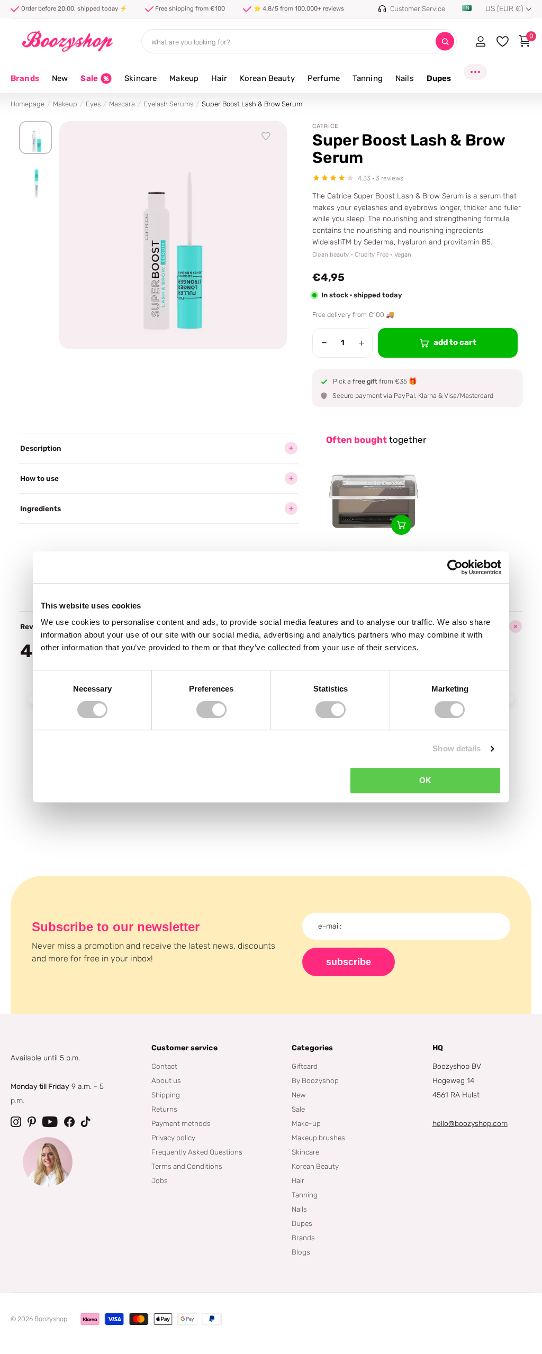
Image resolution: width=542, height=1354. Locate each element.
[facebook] (69, 1121)
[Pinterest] (32, 1121)
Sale (298, 1109)
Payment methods (181, 1123)
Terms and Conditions (186, 1166)
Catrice (325, 126)
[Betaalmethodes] (90, 1319)
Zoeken (445, 41)
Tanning (305, 1195)
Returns (164, 1109)
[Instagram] (16, 1121)
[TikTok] (86, 1121)
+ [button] (361, 343)
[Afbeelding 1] (35, 137)
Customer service (184, 1047)
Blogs (301, 1252)
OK (425, 780)
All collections (60, 84)
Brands (25, 78)
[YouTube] (50, 1121)
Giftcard (305, 1066)
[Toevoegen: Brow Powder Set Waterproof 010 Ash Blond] (401, 525)
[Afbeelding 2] (35, 183)
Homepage (27, 104)
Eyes (93, 104)
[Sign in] (480, 41)
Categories (312, 1047)
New (299, 1095)
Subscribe (348, 962)
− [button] (324, 343)
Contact (164, 1066)
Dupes (302, 1223)
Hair (298, 1180)
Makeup (65, 104)
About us (166, 1080)
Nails (299, 1209)
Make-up (306, 1123)
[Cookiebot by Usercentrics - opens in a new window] (455, 567)
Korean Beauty (315, 1166)
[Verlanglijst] (266, 137)
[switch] (211, 709)
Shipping (165, 1095)
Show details (456, 748)
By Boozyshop (315, 1080)
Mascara (122, 104)
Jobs (159, 1180)
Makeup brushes (318, 1137)
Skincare (305, 1152)
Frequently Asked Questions (196, 1152)
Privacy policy (173, 1137)
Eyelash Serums (168, 104)
